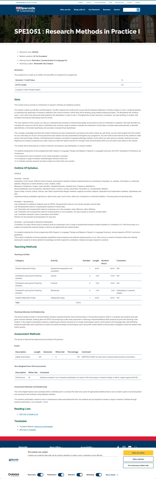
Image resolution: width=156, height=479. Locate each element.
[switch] (61, 474)
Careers (80, 2)
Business (106, 10)
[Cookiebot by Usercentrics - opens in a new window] (13, 474)
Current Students (99, 2)
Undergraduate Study (26, 2)
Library (88, 2)
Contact (137, 2)
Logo (25, 10)
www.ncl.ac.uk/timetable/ (43, 426)
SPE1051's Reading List (28, 414)
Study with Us (79, 10)
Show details (110, 475)
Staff (110, 2)
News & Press (119, 2)
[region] (78, 282)
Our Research (94, 10)
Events (129, 2)
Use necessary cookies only (138, 465)
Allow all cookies (138, 453)
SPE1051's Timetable (27, 429)
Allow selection (138, 459)
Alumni (117, 10)
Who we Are (65, 10)
